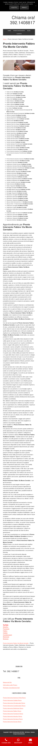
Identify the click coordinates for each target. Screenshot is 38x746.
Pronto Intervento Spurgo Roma (12, 721)
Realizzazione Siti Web (18, 732)
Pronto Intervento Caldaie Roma (12, 700)
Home (4, 39)
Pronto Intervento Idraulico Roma (12, 716)
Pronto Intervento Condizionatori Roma (14, 706)
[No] (36, 6)
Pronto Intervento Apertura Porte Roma (14, 698)
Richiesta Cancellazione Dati (11, 688)
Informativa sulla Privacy (10, 685)
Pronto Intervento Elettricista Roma (13, 708)
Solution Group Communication (24, 733)
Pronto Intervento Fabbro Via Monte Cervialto (15, 643)
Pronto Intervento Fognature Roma (13, 714)
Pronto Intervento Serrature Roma (13, 719)
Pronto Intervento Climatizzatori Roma (14, 703)
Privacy (24, 7)
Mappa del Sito (7, 682)
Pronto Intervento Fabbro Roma (12, 711)
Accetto (14, 7)
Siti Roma (27, 732)
